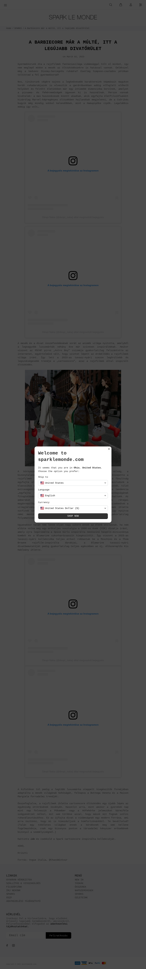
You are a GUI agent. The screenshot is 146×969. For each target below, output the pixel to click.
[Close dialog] (109, 449)
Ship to (43, 477)
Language (43, 489)
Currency (43, 502)
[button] (73, 483)
